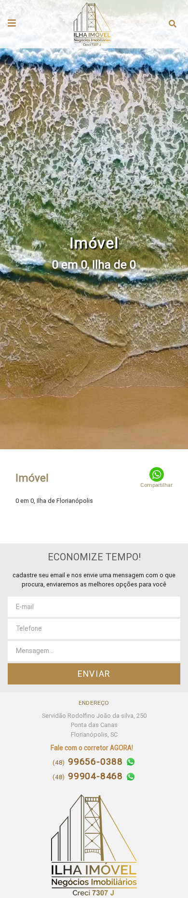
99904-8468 (89, 776)
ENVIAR (94, 674)
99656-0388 (89, 762)
